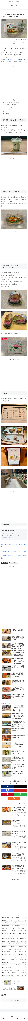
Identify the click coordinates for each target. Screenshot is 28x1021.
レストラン (5, 562)
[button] (25, 516)
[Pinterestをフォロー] (7, 794)
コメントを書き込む (14, 1000)
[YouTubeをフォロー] (20, 790)
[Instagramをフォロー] (7, 790)
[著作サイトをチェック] (7, 786)
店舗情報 (6, 113)
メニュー (6, 111)
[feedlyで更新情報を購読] (20, 794)
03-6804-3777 (6, 537)
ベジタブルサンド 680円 (10, 104)
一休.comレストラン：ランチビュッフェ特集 (13, 551)
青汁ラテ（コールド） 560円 (11, 102)
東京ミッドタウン (14, 562)
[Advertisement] (14, 81)
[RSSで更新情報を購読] (14, 798)
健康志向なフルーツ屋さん (13, 59)
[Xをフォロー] (20, 786)
